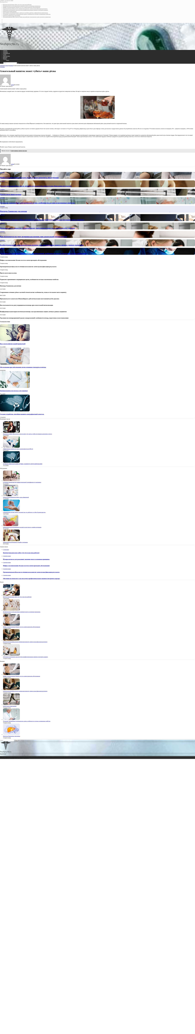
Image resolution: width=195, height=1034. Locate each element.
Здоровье (5, 52)
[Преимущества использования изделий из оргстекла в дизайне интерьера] (10, 525)
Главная (5, 50)
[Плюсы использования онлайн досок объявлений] (10, 495)
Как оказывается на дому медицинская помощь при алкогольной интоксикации (33, 236)
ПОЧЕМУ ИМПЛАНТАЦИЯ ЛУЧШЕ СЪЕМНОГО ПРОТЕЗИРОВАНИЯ (22, 464)
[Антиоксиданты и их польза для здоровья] (15, 387)
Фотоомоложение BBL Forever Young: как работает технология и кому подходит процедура (27, 17)
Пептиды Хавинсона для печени (11, 15)
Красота (5, 57)
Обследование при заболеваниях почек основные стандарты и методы (23, 367)
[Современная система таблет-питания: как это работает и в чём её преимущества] (11, 510)
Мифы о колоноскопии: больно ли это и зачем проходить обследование (21, 7)
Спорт (4, 54)
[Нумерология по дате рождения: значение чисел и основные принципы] (11, 610)
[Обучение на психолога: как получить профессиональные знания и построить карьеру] (11, 655)
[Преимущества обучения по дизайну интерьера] (11, 540)
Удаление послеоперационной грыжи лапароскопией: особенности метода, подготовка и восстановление (43, 253)
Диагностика (6, 56)
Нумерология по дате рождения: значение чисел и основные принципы (21, 6)
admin (12, 84)
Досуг (7, 60)
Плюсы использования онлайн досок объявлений (16, 497)
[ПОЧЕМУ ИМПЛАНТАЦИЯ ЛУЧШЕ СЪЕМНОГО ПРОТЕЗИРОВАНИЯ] (11, 462)
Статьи (6, 65)
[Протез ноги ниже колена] (11, 704)
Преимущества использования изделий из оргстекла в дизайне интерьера (22, 527)
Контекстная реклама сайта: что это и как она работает (17, 4)
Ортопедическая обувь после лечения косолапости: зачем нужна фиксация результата (25, 8)
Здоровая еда (6, 53)
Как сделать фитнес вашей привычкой (12, 344)
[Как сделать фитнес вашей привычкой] (15, 340)
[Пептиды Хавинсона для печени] (11, 734)
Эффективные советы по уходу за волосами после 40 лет (18, 449)
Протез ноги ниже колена (9, 11)
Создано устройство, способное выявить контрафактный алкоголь (22, 414)
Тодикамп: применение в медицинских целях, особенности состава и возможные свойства (26, 14)
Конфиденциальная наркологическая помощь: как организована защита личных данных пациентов (42, 245)
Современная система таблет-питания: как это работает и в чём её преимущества (24, 512)
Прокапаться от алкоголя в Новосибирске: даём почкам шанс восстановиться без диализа (37, 228)
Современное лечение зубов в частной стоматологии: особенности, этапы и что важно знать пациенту (42, 219)
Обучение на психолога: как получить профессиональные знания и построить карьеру (25, 10)
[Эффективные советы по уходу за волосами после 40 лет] (11, 447)
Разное (5, 58)
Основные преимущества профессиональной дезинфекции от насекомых (22, 482)
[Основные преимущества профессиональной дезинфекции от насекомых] (11, 480)
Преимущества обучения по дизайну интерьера (15, 542)
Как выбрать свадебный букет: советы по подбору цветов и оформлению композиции (25, 12)
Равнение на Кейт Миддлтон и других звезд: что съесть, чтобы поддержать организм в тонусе (27, 434)
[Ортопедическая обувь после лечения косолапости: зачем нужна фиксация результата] (11, 640)
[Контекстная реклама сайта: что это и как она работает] (11, 595)
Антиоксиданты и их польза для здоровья (14, 391)
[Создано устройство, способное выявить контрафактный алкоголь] (15, 411)
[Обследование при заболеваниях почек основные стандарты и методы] (15, 364)
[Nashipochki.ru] (9, 45)
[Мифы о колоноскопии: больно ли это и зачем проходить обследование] (11, 625)
